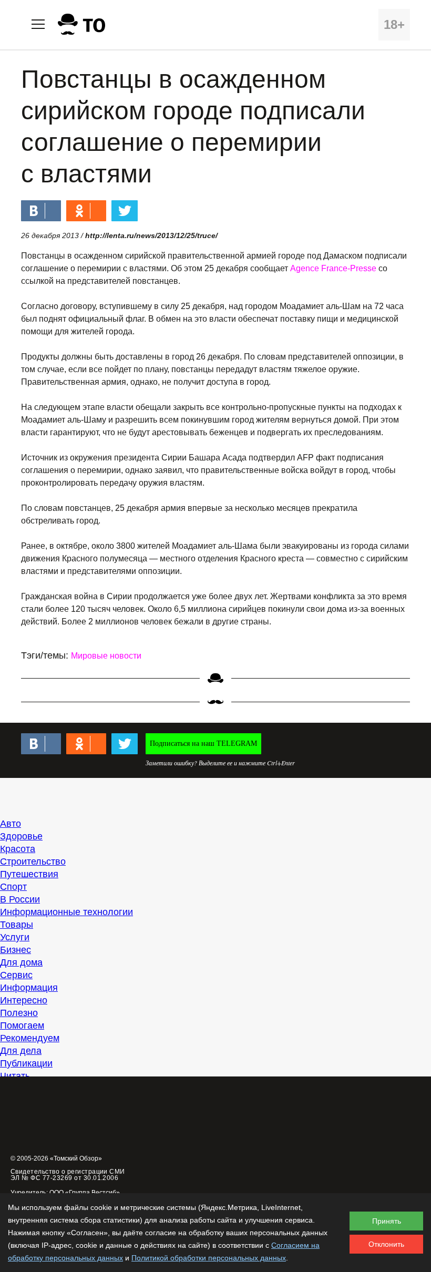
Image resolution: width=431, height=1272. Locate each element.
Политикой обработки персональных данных (208, 1258)
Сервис (16, 975)
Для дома (21, 962)
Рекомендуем (29, 1038)
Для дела (21, 1050)
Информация (29, 987)
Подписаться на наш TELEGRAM (203, 743)
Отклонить (386, 1244)
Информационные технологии (66, 912)
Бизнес (15, 950)
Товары (16, 924)
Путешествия (29, 874)
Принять (386, 1221)
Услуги (14, 937)
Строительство (33, 861)
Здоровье (21, 836)
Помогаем (22, 1025)
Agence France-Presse (333, 268)
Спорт (13, 886)
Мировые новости (106, 655)
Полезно (19, 1013)
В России (20, 899)
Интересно (23, 1000)
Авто (10, 823)
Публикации (26, 1063)
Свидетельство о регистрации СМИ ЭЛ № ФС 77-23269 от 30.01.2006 (68, 1174)
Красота (17, 849)
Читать (15, 1076)
